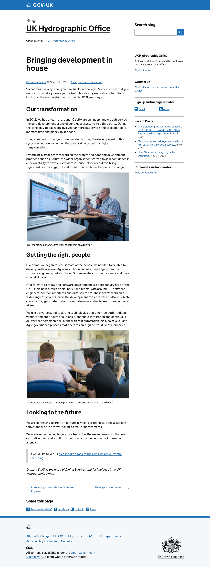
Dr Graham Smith (36, 82)
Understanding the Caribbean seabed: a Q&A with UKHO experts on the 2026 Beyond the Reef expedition (160, 130)
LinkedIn (79, 509)
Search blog (145, 24)
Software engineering (90, 82)
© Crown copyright (171, 557)
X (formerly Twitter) (41, 509)
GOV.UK (90, 536)
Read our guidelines (146, 172)
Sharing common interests (110, 487)
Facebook (63, 509)
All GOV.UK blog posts (67, 536)
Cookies (66, 541)
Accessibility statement (42, 541)
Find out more (142, 70)
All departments (110, 536)
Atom (166, 109)
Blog (30, 20)
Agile (74, 82)
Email (93, 509)
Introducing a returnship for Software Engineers (52, 489)
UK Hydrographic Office (68, 28)
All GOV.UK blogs (37, 536)
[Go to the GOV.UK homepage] (39, 5)
